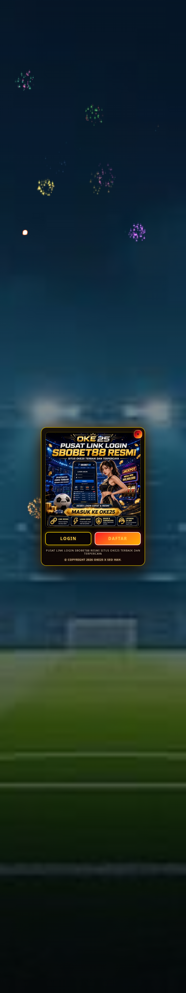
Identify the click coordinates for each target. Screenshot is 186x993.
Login (68, 538)
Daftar (117, 538)
